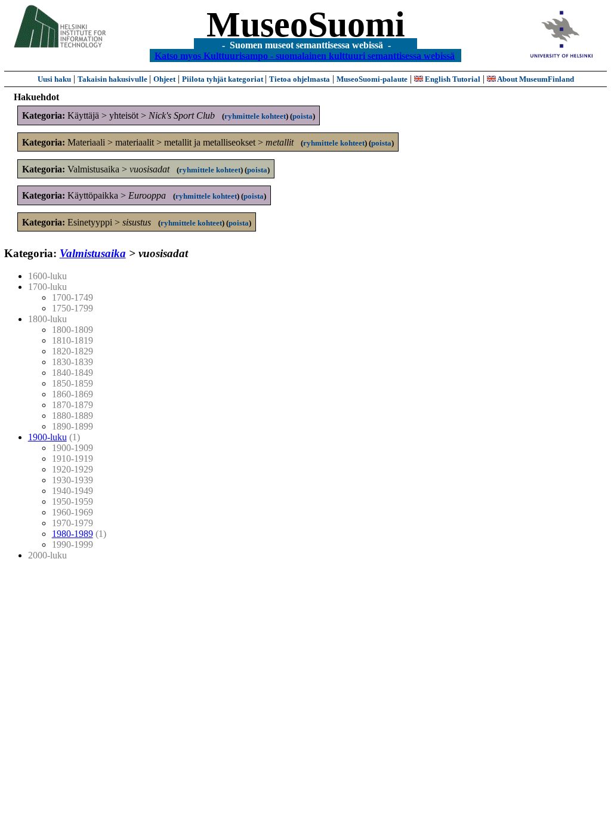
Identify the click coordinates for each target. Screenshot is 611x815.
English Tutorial (451, 79)
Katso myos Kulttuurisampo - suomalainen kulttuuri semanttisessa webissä (305, 55)
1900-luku (47, 437)
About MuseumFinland (535, 79)
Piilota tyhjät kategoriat (223, 79)
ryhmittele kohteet (255, 116)
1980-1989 (72, 534)
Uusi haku (54, 79)
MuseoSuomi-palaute (372, 79)
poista (302, 116)
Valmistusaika (93, 253)
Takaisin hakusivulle (113, 79)
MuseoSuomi (305, 24)
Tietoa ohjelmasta (299, 79)
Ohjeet (164, 79)
